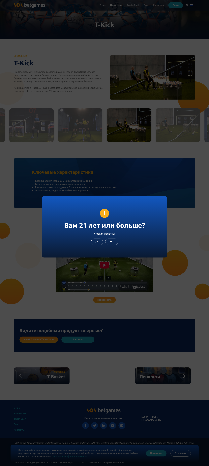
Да (97, 241)
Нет (112, 241)
